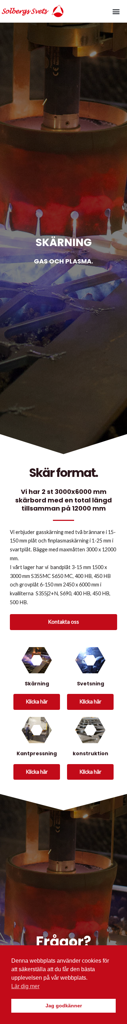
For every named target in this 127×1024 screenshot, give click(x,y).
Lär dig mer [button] (25, 986)
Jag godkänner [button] (64, 1005)
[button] (116, 11)
